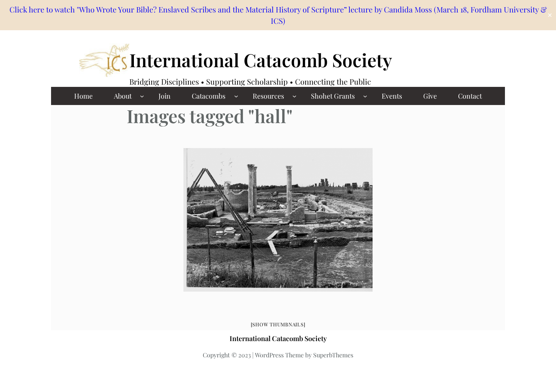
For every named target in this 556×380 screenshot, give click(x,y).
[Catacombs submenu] (236, 96)
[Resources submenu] (294, 96)
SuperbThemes (333, 355)
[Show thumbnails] (278, 324)
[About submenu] (142, 96)
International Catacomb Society (260, 60)
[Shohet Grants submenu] (365, 96)
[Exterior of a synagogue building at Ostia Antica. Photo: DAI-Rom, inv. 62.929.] (278, 220)
